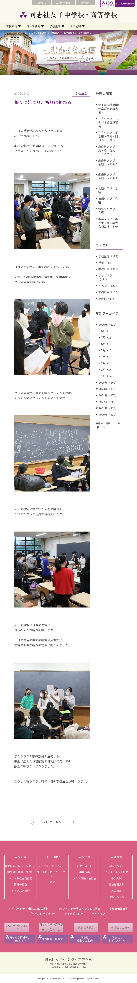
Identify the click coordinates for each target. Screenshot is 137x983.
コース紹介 (33, 26)
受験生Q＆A (116, 896)
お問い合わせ (63, 2)
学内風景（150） (109, 292)
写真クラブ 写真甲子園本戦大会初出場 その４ (108, 224)
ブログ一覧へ (52, 822)
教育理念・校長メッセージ (20, 866)
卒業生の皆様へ (120, 927)
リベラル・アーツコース (52, 866)
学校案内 (11, 26)
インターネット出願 (116, 872)
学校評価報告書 (118, 908)
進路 (52, 881)
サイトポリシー (74, 913)
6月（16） (107, 344)
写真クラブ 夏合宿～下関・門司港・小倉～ (108, 136)
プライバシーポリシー (42, 913)
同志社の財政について (117, 939)
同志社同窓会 (86, 927)
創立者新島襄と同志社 (20, 872)
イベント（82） (108, 286)
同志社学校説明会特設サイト (19, 939)
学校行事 (84, 872)
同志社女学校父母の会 (17, 927)
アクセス (41, 2)
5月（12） (107, 350)
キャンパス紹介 (20, 890)
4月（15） (107, 357)
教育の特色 (20, 884)
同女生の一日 (85, 866)
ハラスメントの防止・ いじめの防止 (78, 908)
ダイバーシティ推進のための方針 (29, 908)
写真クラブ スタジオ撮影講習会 (108, 122)
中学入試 (116, 878)
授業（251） (106, 263)
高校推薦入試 (117, 884)
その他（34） (107, 298)
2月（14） (107, 369)
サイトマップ (100, 913)
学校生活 (55, 26)
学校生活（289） (109, 256)
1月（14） (107, 376)
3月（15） (107, 363)
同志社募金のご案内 (85, 939)
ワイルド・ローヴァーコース (52, 873)
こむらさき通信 (39, 32)
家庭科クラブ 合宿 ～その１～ (108, 178)
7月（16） (107, 337)
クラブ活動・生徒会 (85, 878)
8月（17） (107, 331)
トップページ (20, 32)
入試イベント (117, 866)
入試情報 (75, 26)
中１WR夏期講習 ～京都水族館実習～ (110, 108)
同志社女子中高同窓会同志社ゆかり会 (51, 927)
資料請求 (85, 2)
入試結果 (116, 890)
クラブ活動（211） (105, 277)
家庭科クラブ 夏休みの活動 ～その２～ (108, 150)
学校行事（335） (109, 269)
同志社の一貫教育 (52, 939)
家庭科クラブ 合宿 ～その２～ (108, 164)
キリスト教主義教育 (20, 878)
